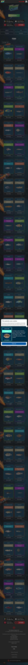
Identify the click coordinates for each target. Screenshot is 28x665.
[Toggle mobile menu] (26, 2)
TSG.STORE (21, 1)
